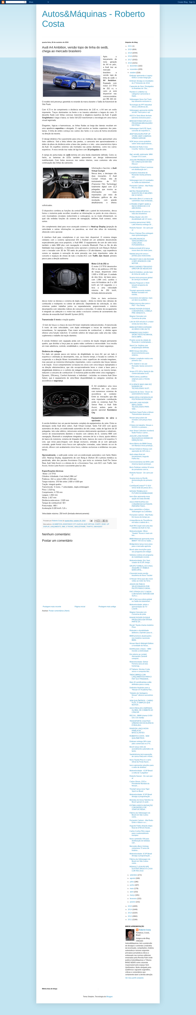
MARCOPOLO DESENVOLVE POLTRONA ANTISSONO (141, 398)
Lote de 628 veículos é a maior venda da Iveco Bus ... (142, 323)
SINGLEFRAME (80, 526)
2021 (130, 46)
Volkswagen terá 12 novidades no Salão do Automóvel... (142, 181)
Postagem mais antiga (107, 607)
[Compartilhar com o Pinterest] (106, 520)
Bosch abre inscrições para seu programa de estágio (140, 551)
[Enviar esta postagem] (91, 521)
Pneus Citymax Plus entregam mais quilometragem (141, 234)
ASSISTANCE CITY (69, 524)
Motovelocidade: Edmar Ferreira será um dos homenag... (139, 664)
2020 (130, 49)
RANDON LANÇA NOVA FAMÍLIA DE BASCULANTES (139, 731)
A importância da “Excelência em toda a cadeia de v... (141, 521)
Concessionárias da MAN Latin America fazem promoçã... (142, 463)
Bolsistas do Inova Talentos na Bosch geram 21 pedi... (141, 801)
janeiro (133, 902)
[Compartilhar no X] (101, 520)
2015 (130, 906)
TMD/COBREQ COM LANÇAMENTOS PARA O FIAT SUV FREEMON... (141, 677)
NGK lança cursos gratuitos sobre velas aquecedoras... (141, 142)
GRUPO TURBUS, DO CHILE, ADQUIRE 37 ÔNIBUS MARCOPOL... (141, 568)
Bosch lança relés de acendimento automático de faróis (141, 749)
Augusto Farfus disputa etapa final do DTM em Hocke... (141, 827)
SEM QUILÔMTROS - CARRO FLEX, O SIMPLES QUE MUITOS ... (141, 703)
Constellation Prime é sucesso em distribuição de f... (141, 168)
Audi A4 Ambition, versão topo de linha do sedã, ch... (141, 273)
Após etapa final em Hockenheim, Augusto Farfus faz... (139, 456)
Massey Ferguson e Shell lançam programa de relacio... (139, 285)
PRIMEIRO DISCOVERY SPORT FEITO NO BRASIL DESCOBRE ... (141, 335)
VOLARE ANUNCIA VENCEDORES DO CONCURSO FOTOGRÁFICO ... (138, 242)
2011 (130, 920)
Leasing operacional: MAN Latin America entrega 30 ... (141, 223)
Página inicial (80, 607)
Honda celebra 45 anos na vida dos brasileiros (140, 213)
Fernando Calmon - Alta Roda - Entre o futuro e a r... (142, 821)
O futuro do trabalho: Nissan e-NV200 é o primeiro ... (141, 426)
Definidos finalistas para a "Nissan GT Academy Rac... (141, 689)
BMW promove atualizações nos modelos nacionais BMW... (140, 638)
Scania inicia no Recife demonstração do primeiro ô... (141, 480)
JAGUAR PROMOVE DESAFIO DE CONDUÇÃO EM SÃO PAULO (142, 162)
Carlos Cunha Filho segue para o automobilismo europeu (140, 833)
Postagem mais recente (52, 607)
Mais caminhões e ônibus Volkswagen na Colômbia (141, 510)
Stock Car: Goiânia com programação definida (139, 347)
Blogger (109, 997)
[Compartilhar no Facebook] (103, 520)
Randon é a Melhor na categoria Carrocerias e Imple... (140, 94)
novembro (134, 69)
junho (132, 885)
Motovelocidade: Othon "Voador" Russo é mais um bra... (141, 533)
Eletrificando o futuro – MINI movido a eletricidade (140, 650)
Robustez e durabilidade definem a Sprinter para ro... (141, 631)
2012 (130, 916)
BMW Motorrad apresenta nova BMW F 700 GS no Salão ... (142, 540)
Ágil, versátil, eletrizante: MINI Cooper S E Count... (141, 155)
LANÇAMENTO (55, 526)
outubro (133, 73)
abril (132, 892)
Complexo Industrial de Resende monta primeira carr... (140, 175)
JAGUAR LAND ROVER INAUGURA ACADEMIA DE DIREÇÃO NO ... (141, 438)
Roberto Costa (145, 930)
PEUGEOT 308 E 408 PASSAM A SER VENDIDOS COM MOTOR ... (142, 261)
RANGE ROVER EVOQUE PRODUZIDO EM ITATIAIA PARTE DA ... (141, 620)
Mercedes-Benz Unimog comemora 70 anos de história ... (139, 848)
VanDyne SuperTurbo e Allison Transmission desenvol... (142, 413)
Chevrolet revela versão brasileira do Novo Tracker (141, 574)
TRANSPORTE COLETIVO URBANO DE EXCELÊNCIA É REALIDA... (141, 723)
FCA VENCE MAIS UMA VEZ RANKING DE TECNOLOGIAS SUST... (141, 386)
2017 (130, 60)
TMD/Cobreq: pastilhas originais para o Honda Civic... (140, 379)
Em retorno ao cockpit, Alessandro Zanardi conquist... (138, 656)
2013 (130, 913)
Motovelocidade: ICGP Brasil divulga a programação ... (141, 795)
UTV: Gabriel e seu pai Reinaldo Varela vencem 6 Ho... (141, 366)
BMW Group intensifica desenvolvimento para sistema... (139, 353)
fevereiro (133, 899)
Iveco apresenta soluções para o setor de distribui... (142, 766)
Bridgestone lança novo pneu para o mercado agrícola (141, 545)
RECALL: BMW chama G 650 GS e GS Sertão (141, 717)
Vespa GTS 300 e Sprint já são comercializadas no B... (141, 372)
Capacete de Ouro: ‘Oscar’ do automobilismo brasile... (141, 393)
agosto (133, 878)
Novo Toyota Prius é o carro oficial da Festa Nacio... (140, 761)
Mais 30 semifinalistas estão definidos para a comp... (141, 683)
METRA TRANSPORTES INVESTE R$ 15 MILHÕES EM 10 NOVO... (141, 193)
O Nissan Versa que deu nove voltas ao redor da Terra (141, 580)
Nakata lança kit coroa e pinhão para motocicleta (140, 255)
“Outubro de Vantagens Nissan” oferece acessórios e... (141, 695)
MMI (63, 526)
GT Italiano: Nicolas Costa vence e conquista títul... (140, 670)
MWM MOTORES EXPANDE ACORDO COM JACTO (141, 328)
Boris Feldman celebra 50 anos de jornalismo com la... (142, 468)
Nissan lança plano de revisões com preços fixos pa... (141, 420)
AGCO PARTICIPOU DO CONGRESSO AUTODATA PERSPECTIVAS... (141, 504)
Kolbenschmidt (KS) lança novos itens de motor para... (141, 249)
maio (132, 888)
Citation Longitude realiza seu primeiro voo (141, 359)
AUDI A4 (80, 524)
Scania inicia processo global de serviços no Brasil (141, 279)
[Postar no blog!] (98, 520)
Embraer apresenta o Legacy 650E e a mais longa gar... (141, 77)
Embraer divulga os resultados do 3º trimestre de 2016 (141, 82)
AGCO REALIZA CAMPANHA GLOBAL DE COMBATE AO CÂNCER (141, 710)
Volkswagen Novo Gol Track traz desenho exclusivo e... (141, 100)
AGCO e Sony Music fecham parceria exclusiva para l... (141, 117)
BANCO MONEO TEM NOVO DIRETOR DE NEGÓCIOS (141, 268)
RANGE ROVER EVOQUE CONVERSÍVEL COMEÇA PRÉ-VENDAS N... (141, 311)
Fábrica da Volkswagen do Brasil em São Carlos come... (140, 815)
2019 (130, 53)
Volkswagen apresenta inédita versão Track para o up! (141, 111)
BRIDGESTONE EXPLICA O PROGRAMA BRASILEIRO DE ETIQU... (141, 123)
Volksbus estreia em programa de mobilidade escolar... (141, 556)
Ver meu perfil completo (134, 978)
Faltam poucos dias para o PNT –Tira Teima (140, 304)
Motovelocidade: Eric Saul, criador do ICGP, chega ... (140, 561)
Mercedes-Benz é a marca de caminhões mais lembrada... (142, 200)
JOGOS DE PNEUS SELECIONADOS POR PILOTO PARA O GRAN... (140, 586)
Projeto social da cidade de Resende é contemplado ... (141, 341)
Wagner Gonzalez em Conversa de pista (138, 317)
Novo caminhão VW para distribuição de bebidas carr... (140, 841)
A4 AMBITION (57, 524)
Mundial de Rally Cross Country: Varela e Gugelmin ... (141, 149)
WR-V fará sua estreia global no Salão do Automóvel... (141, 600)
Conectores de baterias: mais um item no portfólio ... (141, 299)
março (132, 895)
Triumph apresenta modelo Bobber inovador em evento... (140, 293)
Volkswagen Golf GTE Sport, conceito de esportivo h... (141, 130)
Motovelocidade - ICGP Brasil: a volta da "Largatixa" (141, 772)
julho (132, 882)
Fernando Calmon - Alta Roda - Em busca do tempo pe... (142, 516)
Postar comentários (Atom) (59, 611)
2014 (130, 909)
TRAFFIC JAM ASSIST (94, 526)
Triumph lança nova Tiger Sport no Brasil (140, 790)
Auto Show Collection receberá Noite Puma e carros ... (142, 432)
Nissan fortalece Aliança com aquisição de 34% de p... (141, 450)
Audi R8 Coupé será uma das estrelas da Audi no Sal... (141, 527)
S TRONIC (69, 526)
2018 (130, 56)
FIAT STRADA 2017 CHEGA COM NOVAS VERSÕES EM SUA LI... (142, 594)
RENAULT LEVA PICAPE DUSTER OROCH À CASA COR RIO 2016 (141, 869)
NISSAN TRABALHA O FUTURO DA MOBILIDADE (141, 492)
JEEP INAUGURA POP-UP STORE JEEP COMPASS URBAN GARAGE (140, 136)
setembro (134, 875)
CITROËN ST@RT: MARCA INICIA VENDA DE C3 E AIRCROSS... (140, 206)
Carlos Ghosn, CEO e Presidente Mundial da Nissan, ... (139, 784)
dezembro (134, 66)
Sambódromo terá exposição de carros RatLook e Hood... (142, 755)
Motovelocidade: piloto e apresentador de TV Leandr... (139, 607)
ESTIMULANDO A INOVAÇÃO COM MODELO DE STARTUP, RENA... (141, 807)
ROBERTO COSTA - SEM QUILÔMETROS (139, 737)
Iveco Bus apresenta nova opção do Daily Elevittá (140, 497)
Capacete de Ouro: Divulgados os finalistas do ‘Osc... (142, 87)
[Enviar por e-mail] (95, 520)
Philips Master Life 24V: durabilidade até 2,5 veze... (141, 218)
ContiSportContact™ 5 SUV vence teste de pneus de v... (141, 487)
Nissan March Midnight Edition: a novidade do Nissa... (142, 644)
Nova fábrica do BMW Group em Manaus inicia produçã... (142, 445)
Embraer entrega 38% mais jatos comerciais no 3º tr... (140, 742)
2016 (130, 63)
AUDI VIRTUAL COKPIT (92, 524)
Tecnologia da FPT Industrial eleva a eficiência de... (141, 106)
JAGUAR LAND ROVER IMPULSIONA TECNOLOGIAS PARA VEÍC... (139, 406)
